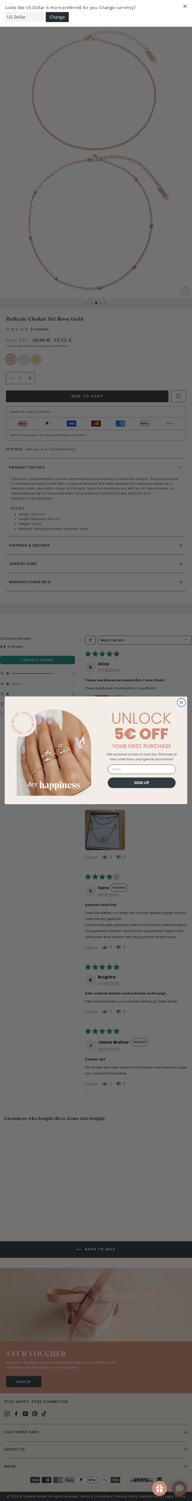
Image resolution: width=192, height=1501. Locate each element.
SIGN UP (142, 783)
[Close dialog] (181, 702)
